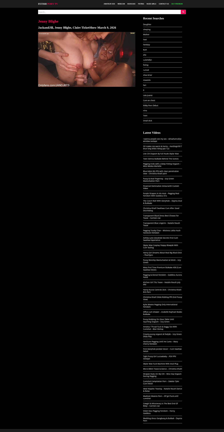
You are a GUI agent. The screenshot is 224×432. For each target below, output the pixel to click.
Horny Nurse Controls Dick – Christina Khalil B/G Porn (162, 290)
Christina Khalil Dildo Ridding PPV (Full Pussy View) (162, 298)
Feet (145, 39)
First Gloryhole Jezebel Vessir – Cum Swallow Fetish (162, 350)
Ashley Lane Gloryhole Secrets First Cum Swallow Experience (160, 239)
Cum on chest (149, 100)
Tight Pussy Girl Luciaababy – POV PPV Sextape (159, 357)
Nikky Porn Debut (150, 105)
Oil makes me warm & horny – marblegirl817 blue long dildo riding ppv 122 (162, 147)
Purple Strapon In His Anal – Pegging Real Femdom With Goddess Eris (161, 194)
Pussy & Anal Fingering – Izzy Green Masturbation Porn (158, 179)
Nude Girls (151, 4)
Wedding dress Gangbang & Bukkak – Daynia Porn (162, 419)
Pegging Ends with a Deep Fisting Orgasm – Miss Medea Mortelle (162, 165)
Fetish (48, 4)
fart (144, 85)
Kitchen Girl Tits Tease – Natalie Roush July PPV (161, 283)
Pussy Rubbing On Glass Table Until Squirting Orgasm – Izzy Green (158, 320)
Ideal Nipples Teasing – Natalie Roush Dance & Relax (162, 389)
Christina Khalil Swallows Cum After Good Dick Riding (161, 209)
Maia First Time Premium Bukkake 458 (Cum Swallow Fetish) (162, 268)
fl (143, 90)
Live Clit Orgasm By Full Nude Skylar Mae (161, 153)
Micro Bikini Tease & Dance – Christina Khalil (162, 369)
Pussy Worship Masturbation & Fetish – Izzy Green (162, 261)
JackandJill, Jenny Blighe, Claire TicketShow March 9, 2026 (77, 27)
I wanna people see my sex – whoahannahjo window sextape (162, 140)
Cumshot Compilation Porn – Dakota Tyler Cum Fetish (161, 382)
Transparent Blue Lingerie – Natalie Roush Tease (161, 224)
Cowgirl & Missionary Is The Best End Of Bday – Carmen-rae (160, 404)
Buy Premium (177, 4)
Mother (146, 34)
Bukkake (131, 4)
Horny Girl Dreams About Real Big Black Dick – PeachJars (162, 253)
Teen (145, 115)
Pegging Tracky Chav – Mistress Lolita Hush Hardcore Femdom (161, 231)
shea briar (147, 75)
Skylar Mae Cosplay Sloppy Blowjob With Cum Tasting (160, 246)
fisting (145, 65)
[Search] (183, 12)
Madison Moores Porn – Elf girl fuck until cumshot (160, 397)
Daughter (147, 24)
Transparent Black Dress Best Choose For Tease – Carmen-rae (161, 216)
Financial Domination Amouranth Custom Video (161, 187)
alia (144, 55)
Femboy (146, 44)
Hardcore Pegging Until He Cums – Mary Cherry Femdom (160, 342)
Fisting (141, 4)
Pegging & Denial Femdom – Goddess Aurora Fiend (162, 276)
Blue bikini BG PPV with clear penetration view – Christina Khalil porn (161, 172)
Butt (145, 49)
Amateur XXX (109, 4)
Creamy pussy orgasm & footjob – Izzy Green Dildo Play (162, 335)
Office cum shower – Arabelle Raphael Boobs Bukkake (162, 313)
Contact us (164, 4)
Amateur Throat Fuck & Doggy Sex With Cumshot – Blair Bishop (160, 327)
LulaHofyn (147, 60)
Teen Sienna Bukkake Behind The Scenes (161, 158)
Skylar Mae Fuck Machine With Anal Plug (160, 363)
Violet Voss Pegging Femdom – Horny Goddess (159, 412)
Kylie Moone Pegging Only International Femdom (160, 305)
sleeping (146, 29)
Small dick (147, 120)
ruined (146, 70)
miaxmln (147, 80)
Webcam (121, 4)
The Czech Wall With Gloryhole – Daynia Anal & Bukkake (162, 202)
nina (145, 110)
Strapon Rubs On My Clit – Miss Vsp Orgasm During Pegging (162, 375)
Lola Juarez (148, 95)
